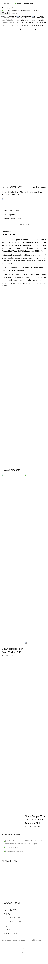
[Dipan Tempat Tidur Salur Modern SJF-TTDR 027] (12, 558)
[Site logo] (24, 3)
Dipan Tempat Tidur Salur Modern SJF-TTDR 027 (12, 652)
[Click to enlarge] (5, 10)
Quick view (4, 644)
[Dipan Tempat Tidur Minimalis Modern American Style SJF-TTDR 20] (35, 558)
